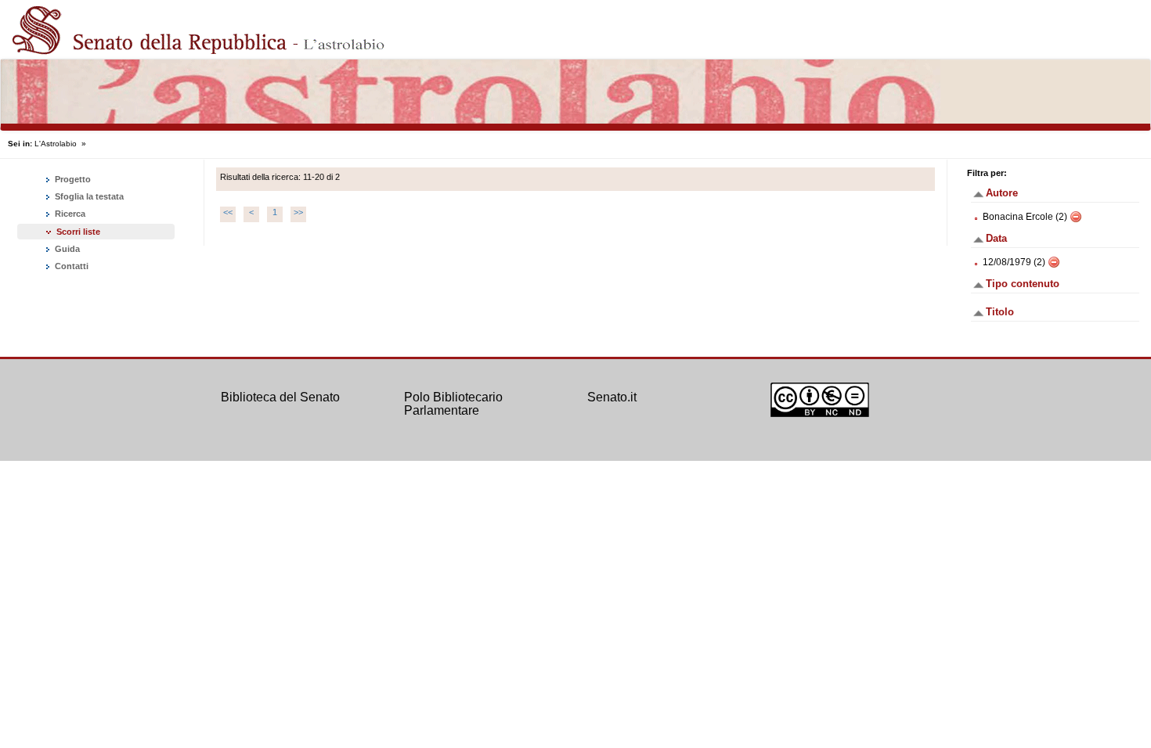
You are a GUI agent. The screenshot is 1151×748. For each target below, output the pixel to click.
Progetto (71, 179)
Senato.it (612, 397)
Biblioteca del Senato (280, 397)
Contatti (70, 266)
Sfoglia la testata (88, 196)
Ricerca (68, 213)
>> (298, 212)
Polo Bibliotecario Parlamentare (453, 404)
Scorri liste (78, 231)
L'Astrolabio (55, 143)
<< (228, 212)
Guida (66, 249)
